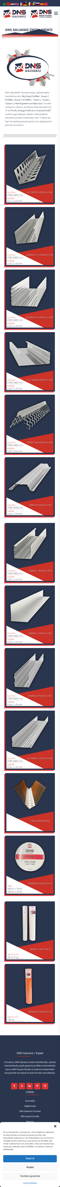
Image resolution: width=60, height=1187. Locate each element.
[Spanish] (42, 4)
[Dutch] (13, 4)
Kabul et (30, 1158)
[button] (55, 1126)
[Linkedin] (29, 1086)
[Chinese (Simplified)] (9, 4)
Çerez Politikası (30, 1183)
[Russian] (38, 4)
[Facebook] (14, 1086)
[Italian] (29, 4)
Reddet (30, 1167)
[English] (17, 4)
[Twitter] (22, 1086)
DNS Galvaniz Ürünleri (30, 1111)
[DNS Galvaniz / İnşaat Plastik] (28, 14)
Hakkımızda (30, 1106)
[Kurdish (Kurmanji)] (34, 4)
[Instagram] (45, 1086)
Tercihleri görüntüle (30, 1176)
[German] (25, 4)
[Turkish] (46, 4)
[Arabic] (4, 4)
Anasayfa (30, 1101)
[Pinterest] (37, 1086)
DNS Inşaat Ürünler (30, 1116)
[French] (21, 4)
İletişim (30, 1122)
